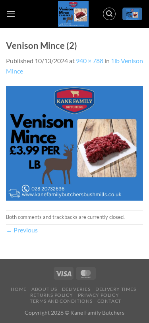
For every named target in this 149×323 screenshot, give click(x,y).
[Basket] (132, 14)
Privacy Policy (98, 295)
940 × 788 (89, 60)
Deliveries (76, 289)
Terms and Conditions (61, 301)
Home (18, 289)
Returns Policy (51, 295)
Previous (22, 230)
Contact (109, 301)
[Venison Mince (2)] (74, 142)
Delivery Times (115, 289)
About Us (44, 289)
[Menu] (10, 13)
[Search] (109, 14)
